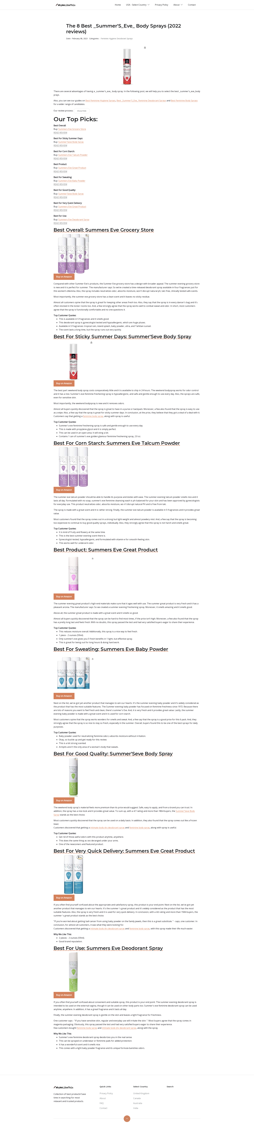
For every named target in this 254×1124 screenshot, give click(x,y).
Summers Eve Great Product (72, 167)
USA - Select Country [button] (136, 4)
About (103, 1098)
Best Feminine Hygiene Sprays (100, 100)
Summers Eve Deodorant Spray (73, 219)
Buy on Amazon (64, 276)
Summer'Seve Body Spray (71, 141)
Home (118, 4)
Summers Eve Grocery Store (72, 129)
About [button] (176, 4)
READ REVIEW (60, 132)
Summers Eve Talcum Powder (73, 154)
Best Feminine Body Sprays (184, 100)
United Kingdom (141, 1093)
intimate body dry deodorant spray (107, 827)
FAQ (102, 1103)
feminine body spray (93, 416)
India (135, 1108)
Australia (137, 1103)
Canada (137, 1098)
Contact (192, 4)
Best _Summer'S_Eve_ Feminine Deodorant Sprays (141, 100)
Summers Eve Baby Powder (71, 180)
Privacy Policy (161, 4)
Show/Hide (81, 111)
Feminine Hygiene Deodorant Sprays (117, 38)
